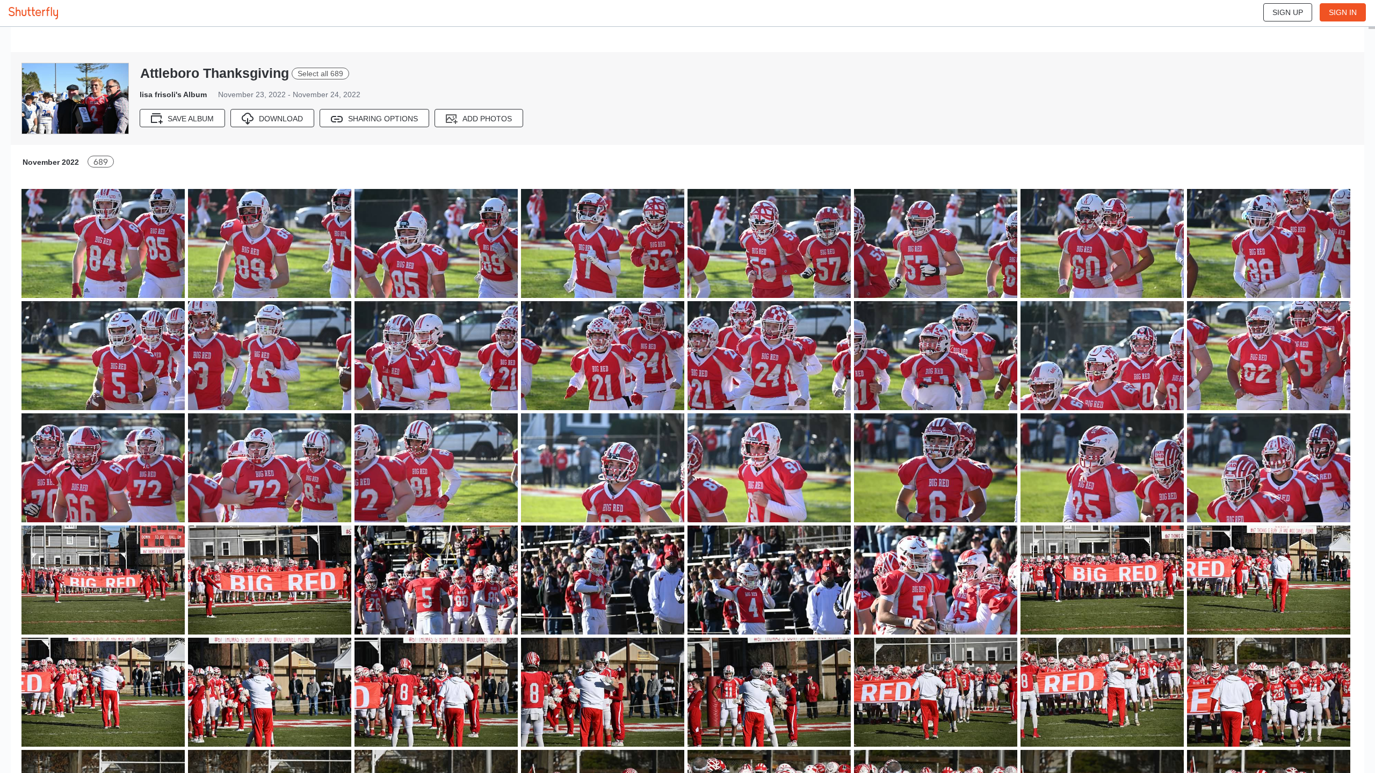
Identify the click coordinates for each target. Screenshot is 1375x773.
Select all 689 (320, 73)
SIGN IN (1343, 12)
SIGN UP (1287, 12)
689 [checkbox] (100, 162)
